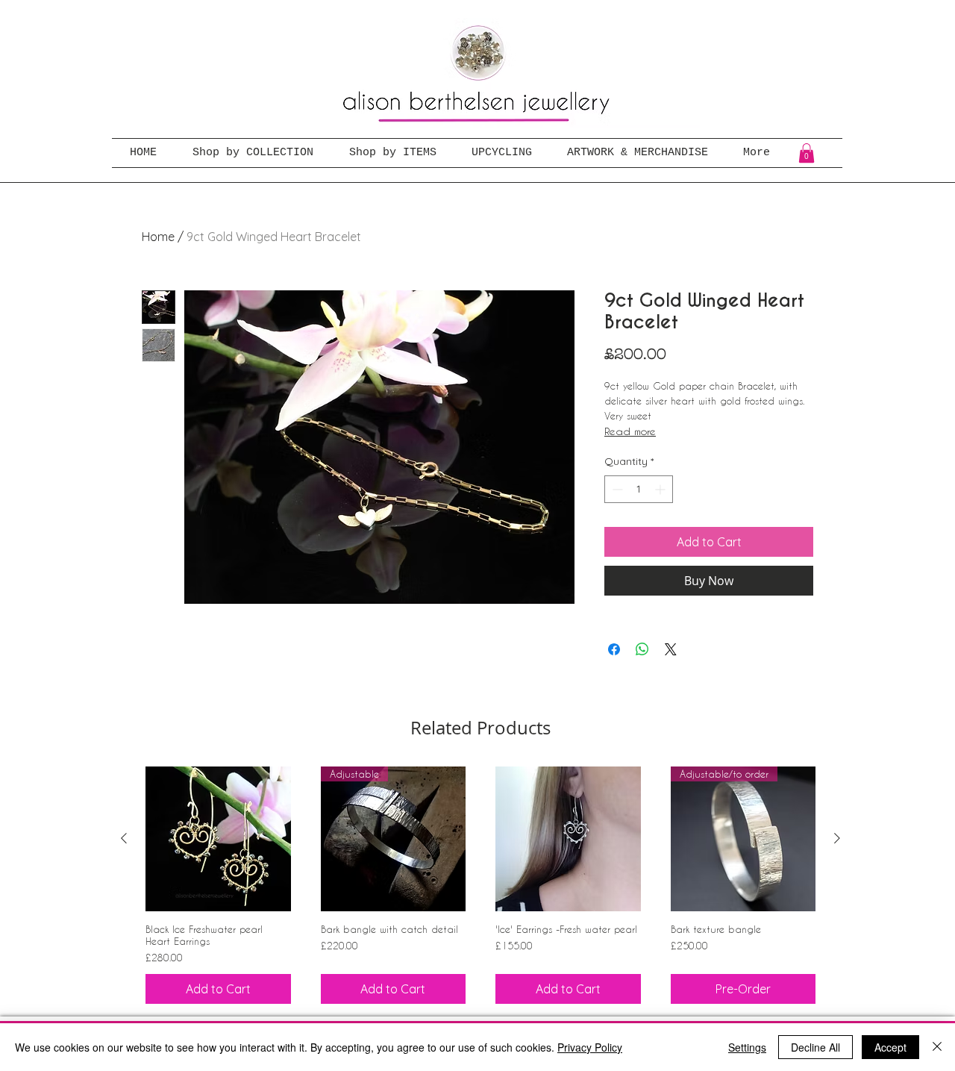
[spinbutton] (638, 489)
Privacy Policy (589, 1047)
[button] (806, 153)
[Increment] (661, 489)
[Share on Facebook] (614, 649)
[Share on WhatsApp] (642, 649)
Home (158, 236)
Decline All (815, 1047)
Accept (890, 1047)
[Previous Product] (124, 838)
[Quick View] (218, 839)
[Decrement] (616, 489)
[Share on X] (671, 649)
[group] (480, 885)
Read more (630, 431)
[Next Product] (837, 838)
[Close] (937, 1047)
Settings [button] (747, 1047)
